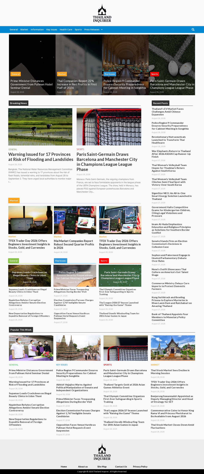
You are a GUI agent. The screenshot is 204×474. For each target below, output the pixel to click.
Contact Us (121, 466)
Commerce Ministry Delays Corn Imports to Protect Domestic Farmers (170, 286)
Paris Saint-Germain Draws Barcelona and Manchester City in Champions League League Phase (172, 84)
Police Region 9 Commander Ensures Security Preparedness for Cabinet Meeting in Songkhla (124, 84)
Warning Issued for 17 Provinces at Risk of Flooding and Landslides (40, 157)
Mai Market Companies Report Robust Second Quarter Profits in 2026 (74, 244)
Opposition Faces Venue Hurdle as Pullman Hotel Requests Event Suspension (71, 316)
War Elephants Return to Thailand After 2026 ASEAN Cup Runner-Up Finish (171, 154)
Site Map (102, 466)
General (14, 29)
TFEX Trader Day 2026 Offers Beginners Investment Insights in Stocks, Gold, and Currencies (29, 244)
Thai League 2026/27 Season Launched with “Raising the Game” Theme (119, 303)
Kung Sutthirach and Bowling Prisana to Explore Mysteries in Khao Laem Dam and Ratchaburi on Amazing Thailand (172, 301)
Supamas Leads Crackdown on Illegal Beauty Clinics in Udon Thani (29, 275)
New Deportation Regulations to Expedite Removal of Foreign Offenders (29, 314)
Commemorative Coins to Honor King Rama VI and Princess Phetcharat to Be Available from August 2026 (172, 413)
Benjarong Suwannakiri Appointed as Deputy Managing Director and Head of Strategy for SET (172, 399)
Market (24, 29)
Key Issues (51, 29)
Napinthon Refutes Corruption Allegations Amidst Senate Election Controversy (27, 302)
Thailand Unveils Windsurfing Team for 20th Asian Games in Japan (119, 314)
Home (64, 466)
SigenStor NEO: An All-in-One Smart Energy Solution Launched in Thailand (172, 196)
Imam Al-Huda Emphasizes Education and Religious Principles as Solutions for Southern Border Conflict (171, 228)
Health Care (66, 29)
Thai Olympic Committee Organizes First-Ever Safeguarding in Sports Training (117, 292)
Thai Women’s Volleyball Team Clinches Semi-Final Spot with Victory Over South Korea (169, 182)
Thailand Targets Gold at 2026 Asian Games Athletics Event (124, 386)
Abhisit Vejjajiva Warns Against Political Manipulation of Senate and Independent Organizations (77, 387)
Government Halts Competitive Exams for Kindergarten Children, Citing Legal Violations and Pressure (171, 211)
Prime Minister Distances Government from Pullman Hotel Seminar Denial (31, 84)
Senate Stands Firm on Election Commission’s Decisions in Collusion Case (169, 244)
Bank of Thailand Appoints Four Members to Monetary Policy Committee (170, 317)
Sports (78, 29)
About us (83, 466)
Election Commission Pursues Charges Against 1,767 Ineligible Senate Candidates (73, 302)
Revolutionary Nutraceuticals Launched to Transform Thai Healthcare (169, 139)
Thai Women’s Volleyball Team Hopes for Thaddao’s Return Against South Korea (169, 168)
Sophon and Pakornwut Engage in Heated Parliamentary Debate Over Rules (171, 258)
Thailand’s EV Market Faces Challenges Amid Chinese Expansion (168, 111)
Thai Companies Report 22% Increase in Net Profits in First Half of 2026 (77, 84)
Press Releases (91, 29)
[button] (193, 29)
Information (37, 29)
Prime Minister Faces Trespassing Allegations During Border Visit (71, 290)
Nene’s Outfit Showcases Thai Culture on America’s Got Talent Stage (170, 272)
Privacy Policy (140, 466)
